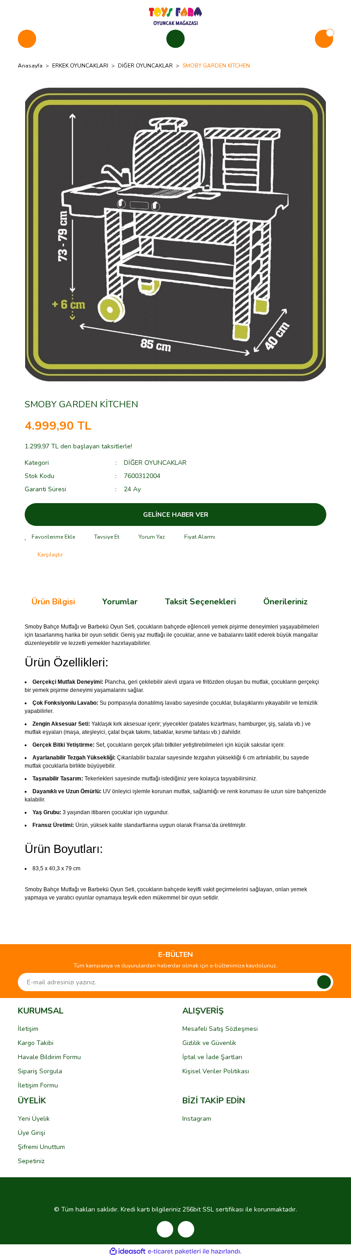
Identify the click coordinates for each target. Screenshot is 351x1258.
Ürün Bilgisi (53, 601)
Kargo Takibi (35, 1043)
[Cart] (324, 39)
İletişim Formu (38, 1085)
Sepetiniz (31, 1161)
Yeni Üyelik (34, 1118)
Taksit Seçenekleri (200, 601)
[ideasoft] (127, 1251)
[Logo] (175, 15)
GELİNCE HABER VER (175, 514)
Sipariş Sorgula (40, 1071)
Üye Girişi (31, 1132)
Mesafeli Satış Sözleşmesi (220, 1028)
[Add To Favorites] (50, 537)
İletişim (28, 1028)
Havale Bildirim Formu (49, 1057)
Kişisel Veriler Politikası (215, 1071)
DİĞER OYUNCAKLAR (155, 462)
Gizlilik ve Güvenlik (209, 1043)
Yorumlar (120, 601)
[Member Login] (175, 39)
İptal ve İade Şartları (212, 1057)
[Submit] (324, 982)
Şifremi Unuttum (41, 1147)
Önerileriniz (285, 601)
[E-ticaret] (174, 1251)
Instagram (196, 1118)
